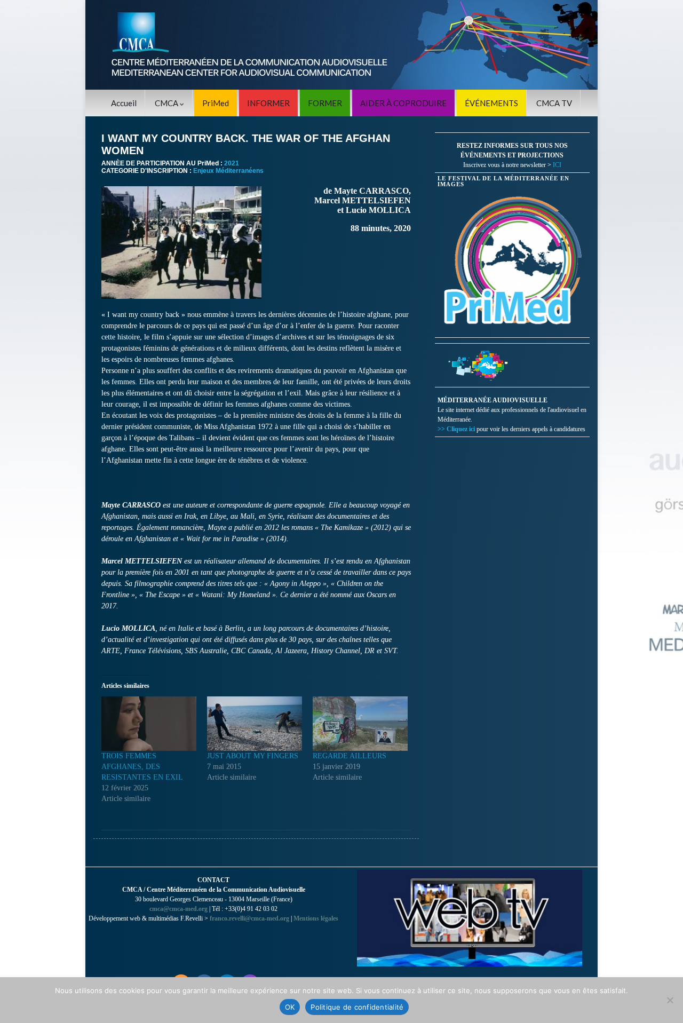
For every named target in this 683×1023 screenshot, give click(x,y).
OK (290, 1007)
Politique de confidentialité (357, 1007)
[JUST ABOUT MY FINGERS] (254, 723)
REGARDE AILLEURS (349, 756)
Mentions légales (315, 918)
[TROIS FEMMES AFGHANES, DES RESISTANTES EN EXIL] (148, 723)
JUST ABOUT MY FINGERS (252, 756)
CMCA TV (554, 103)
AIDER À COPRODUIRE (403, 103)
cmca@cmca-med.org (178, 909)
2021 (231, 163)
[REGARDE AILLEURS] (360, 723)
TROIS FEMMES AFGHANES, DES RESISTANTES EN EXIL (142, 766)
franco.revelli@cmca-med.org (249, 918)
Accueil (124, 103)
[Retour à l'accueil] (341, 45)
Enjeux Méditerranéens (228, 171)
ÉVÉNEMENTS (491, 103)
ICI (557, 165)
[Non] (669, 1000)
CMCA (167, 103)
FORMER (325, 103)
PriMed (215, 103)
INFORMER (268, 103)
